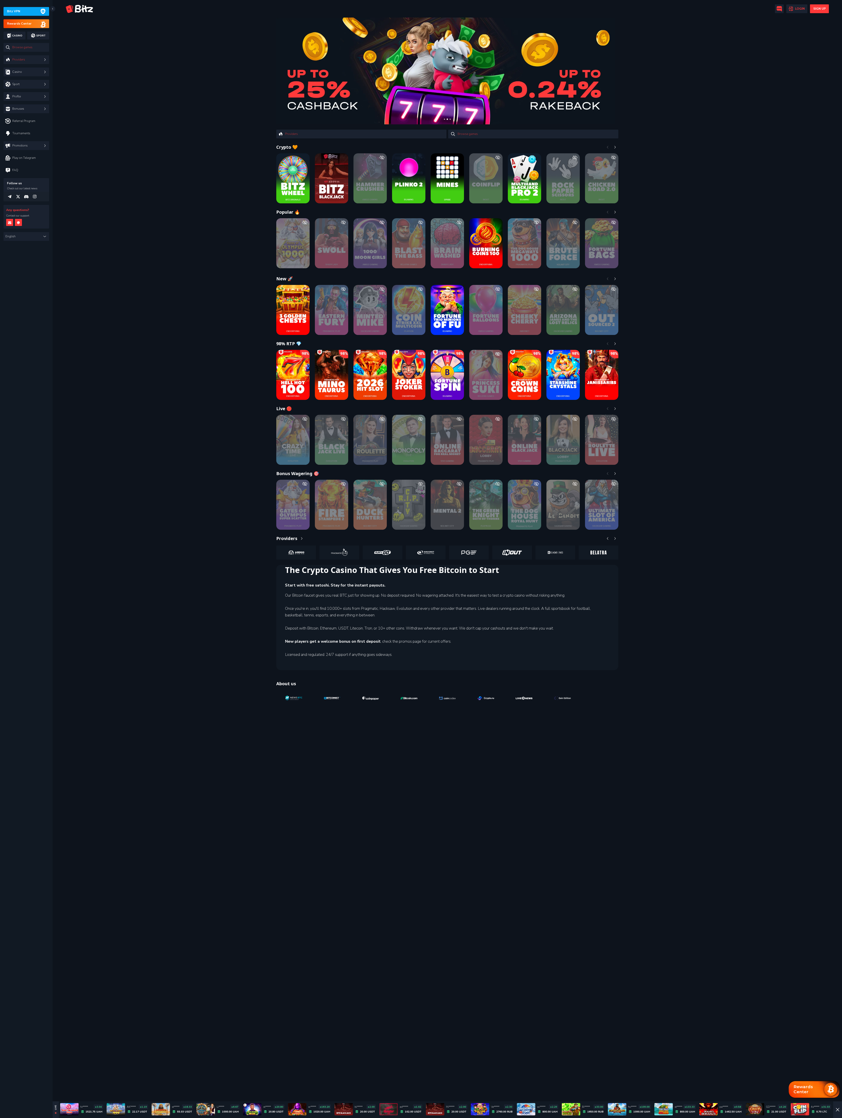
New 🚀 (284, 279)
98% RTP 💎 (288, 344)
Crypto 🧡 (287, 147)
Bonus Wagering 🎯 (297, 473)
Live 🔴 (284, 408)
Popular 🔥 (288, 212)
